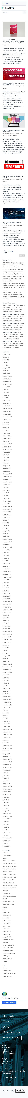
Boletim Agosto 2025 (9, 863)
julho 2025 (6, 389)
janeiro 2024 (6, 438)
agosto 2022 (6, 485)
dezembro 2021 (7, 506)
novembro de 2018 (8, 945)
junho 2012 (6, 775)
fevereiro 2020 (7, 566)
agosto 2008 (6, 841)
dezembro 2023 (7, 441)
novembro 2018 (7, 604)
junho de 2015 (7, 920)
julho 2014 (6, 740)
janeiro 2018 (6, 629)
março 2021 (6, 531)
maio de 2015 (7, 931)
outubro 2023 (7, 447)
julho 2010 (6, 822)
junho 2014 (6, 743)
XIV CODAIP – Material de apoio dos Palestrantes (13, 131)
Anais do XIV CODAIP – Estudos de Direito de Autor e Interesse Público (13, 40)
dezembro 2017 (7, 631)
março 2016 (6, 688)
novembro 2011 (7, 789)
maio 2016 (6, 683)
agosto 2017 (6, 642)
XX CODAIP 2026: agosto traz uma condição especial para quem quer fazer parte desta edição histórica (13, 272)
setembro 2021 (7, 515)
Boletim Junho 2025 (8, 880)
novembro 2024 (7, 411)
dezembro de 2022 (8, 901)
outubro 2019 (7, 574)
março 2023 (6, 466)
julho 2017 (6, 645)
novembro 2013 (7, 745)
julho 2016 (6, 678)
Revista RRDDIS (7, 959)
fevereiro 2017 (7, 658)
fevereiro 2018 (7, 626)
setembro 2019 (7, 577)
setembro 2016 (7, 672)
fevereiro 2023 (7, 468)
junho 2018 (6, 618)
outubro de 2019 (8, 950)
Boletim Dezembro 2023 (10, 866)
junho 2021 (6, 523)
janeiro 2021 (6, 536)
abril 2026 (5, 365)
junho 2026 (6, 360)
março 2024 (6, 433)
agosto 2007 (6, 843)
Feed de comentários (9, 973)
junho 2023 (6, 457)
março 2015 (6, 721)
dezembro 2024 (7, 409)
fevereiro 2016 (7, 691)
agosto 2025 (6, 387)
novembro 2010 (7, 813)
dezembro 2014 (7, 729)
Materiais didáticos (7, 135)
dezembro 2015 (7, 696)
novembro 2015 (7, 699)
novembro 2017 (7, 634)
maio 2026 (6, 362)
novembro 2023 (7, 444)
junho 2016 (6, 680)
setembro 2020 (7, 547)
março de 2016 (7, 937)
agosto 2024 (6, 419)
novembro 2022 (7, 476)
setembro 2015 (7, 705)
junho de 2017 (7, 923)
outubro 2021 (7, 512)
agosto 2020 (6, 550)
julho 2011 (6, 800)
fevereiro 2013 (7, 756)
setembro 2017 (7, 639)
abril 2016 (5, 686)
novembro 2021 (7, 509)
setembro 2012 (7, 767)
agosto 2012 (6, 770)
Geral (4, 910)
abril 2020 (5, 561)
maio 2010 (6, 827)
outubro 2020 (7, 544)
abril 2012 (5, 781)
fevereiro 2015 (7, 724)
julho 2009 (6, 835)
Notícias (5, 88)
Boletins (5, 891)
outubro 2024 (7, 414)
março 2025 (6, 400)
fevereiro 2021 (7, 533)
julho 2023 (6, 455)
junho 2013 (6, 751)
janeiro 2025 (6, 406)
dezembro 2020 (7, 539)
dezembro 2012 (7, 759)
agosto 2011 (6, 797)
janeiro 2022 (6, 504)
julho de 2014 (7, 915)
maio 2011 (6, 805)
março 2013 (6, 754)
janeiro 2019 (6, 599)
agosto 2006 (6, 846)
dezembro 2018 (7, 601)
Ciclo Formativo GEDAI (9, 896)
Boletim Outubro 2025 (9, 888)
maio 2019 (6, 588)
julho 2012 (6, 773)
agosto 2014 (6, 737)
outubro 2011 (7, 792)
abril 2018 (5, 623)
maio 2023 (6, 460)
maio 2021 (6, 525)
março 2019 (6, 593)
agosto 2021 (6, 517)
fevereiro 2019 (7, 596)
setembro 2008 (7, 838)
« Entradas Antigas (8, 251)
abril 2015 (5, 718)
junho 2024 (6, 425)
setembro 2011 (7, 794)
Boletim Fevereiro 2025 (9, 869)
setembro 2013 (7, 748)
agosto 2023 (6, 452)
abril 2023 (5, 463)
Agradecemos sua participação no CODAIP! (13, 177)
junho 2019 (6, 585)
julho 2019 (6, 582)
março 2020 (6, 563)
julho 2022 (6, 487)
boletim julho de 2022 (9, 877)
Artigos (5, 858)
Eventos (5, 907)
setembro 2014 (7, 735)
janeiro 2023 (6, 471)
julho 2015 (6, 710)
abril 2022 (5, 495)
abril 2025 (5, 398)
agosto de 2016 (7, 855)
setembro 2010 (7, 816)
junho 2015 (6, 713)
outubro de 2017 (8, 948)
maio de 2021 (7, 934)
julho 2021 (6, 520)
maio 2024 (6, 428)
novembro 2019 (7, 572)
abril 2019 (5, 591)
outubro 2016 (7, 669)
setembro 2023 (7, 449)
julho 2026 (6, 357)
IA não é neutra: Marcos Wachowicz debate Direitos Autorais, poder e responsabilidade (13, 279)
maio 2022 (6, 493)
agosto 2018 (6, 612)
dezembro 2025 (7, 376)
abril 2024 (5, 430)
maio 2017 (6, 650)
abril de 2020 (6, 853)
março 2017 (6, 656)
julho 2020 (6, 552)
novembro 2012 (7, 762)
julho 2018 (6, 615)
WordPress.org (7, 976)
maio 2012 (6, 778)
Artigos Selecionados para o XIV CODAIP (12, 222)
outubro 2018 (7, 607)
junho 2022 (6, 490)
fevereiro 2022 (7, 501)
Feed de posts (7, 970)
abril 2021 (5, 528)
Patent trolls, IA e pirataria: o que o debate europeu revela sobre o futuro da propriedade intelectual (14, 265)
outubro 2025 (7, 381)
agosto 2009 (6, 832)
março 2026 (6, 368)
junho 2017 (6, 648)
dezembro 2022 (7, 474)
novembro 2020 (7, 542)
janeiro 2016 (6, 694)
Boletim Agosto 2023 (9, 861)
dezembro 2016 (7, 664)
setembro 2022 (7, 482)
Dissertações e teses (9, 904)
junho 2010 (6, 824)
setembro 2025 (7, 384)
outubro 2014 (7, 732)
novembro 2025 (7, 379)
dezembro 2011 (7, 786)
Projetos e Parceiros (9, 953)
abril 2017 (5, 653)
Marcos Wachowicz (10, 43)
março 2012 (6, 783)
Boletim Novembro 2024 (10, 885)
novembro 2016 (7, 667)
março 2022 (6, 498)
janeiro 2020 (6, 569)
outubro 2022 (7, 479)
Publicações (6, 45)
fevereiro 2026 (7, 370)
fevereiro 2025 (7, 403)
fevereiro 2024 (7, 436)
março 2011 (6, 811)
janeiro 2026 (6, 373)
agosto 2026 (6, 354)
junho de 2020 (7, 929)
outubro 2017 (7, 637)
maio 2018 (6, 620)
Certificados (6, 893)
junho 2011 (6, 802)
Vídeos (5, 961)
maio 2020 (6, 558)
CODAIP (5, 899)
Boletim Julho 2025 (8, 872)
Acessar (5, 968)
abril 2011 (5, 808)
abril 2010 (5, 830)
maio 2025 (6, 395)
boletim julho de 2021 (9, 874)
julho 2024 (6, 422)
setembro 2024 (7, 417)
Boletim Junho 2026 (8, 882)
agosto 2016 (6, 675)
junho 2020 (6, 555)
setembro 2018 (7, 610)
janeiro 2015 (6, 726)
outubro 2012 (7, 764)
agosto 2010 (6, 819)
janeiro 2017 (6, 661)
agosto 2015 (6, 707)
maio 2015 (6, 716)
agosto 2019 (6, 580)
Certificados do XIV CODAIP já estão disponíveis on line (13, 83)
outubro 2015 (7, 702)
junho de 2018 (7, 926)
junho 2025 (6, 392)
